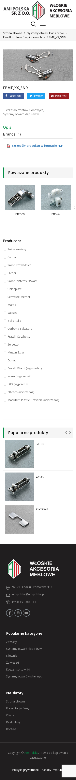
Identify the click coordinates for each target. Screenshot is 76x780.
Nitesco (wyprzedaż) (20, 392)
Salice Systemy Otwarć (22, 281)
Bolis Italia (14, 321)
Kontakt (11, 729)
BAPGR (40, 444)
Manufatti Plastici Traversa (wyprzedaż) (33, 400)
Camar (11, 257)
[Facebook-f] (9, 613)
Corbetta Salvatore (19, 328)
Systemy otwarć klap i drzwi (45, 33)
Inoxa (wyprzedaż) (19, 376)
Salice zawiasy (16, 249)
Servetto (13, 344)
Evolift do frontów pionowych (22, 37)
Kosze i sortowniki (18, 669)
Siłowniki (11, 655)
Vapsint (12, 313)
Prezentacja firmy (17, 708)
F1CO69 (20, 214)
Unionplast (14, 289)
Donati (11, 360)
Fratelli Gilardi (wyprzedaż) (24, 368)
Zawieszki (12, 662)
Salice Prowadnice (19, 265)
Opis (7, 127)
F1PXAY (55, 214)
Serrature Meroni (18, 297)
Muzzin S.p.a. (15, 352)
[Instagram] (18, 613)
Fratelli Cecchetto (18, 336)
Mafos (11, 305)
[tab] (38, 128)
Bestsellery (13, 722)
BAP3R (40, 476)
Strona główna (12, 33)
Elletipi (11, 273)
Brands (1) (12, 134)
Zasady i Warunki (53, 770)
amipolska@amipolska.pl (28, 594)
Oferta (10, 715)
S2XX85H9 (42, 509)
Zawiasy (11, 642)
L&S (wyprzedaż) (18, 384)
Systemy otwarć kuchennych (24, 676)
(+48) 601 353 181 (24, 602)
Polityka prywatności (25, 770)
